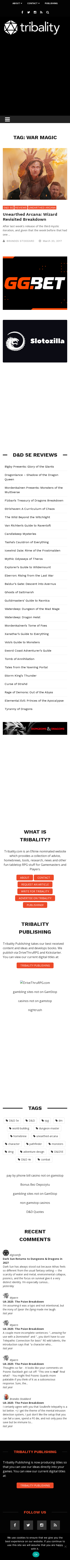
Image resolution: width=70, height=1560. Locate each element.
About (16, 3)
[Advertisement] (35, 74)
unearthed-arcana (47, 1136)
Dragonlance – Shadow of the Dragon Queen (31, 477)
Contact (32, 3)
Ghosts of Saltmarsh (19, 592)
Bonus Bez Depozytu (35, 1185)
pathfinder (35, 1144)
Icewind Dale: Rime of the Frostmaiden (32, 550)
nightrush (35, 1010)
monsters (57, 1144)
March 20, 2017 (53, 240)
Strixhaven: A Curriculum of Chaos (30, 509)
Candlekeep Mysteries (20, 534)
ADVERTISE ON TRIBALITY (35, 898)
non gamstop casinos (35, 1203)
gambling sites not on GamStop (35, 992)
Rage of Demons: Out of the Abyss (29, 692)
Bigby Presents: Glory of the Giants (29, 466)
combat (45, 1159)
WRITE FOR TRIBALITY (35, 891)
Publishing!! (35, 905)
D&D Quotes (35, 1212)
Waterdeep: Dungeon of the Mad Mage (32, 609)
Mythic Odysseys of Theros (24, 559)
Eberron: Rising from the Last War (29, 575)
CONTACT (44, 877)
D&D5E (58, 1151)
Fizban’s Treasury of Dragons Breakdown (34, 500)
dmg (10, 1151)
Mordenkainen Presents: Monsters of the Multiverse (34, 490)
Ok (36, 1554)
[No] (65, 1546)
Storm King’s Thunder (21, 675)
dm (61, 1120)
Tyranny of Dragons (18, 709)
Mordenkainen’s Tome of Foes (26, 625)
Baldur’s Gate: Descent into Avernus (30, 584)
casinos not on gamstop (35, 1001)
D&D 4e (26, 1159)
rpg (47, 1120)
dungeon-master (49, 1128)
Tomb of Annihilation (19, 659)
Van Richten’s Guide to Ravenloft (28, 525)
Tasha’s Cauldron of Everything (27, 542)
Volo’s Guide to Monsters (22, 642)
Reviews (21, 207)
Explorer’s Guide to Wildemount (28, 567)
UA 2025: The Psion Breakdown (23, 1301)
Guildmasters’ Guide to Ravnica (27, 600)
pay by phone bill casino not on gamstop (35, 1175)
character (14, 1144)
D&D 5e (8, 207)
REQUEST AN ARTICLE (35, 884)
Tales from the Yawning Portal (26, 667)
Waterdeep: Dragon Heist (22, 617)
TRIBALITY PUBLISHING (35, 965)
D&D (32, 1120)
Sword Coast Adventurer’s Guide (28, 650)
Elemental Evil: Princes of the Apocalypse (34, 700)
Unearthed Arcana (42, 207)
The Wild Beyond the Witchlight (27, 517)
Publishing (51, 3)
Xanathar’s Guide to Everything (27, 634)
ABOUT (24, 877)
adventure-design (33, 1151)
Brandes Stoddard (20, 240)
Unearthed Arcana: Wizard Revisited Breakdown (30, 216)
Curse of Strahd (16, 684)
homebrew (20, 1136)
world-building (20, 1128)
